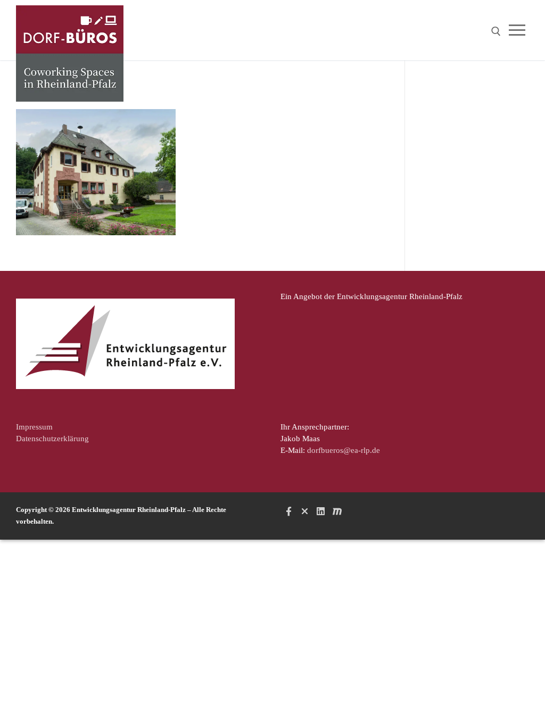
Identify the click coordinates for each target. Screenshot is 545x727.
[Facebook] (288, 511)
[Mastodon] (337, 511)
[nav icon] (519, 30)
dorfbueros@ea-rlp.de (343, 450)
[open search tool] (496, 31)
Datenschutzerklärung (52, 438)
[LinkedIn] (321, 511)
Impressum (34, 427)
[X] (304, 511)
